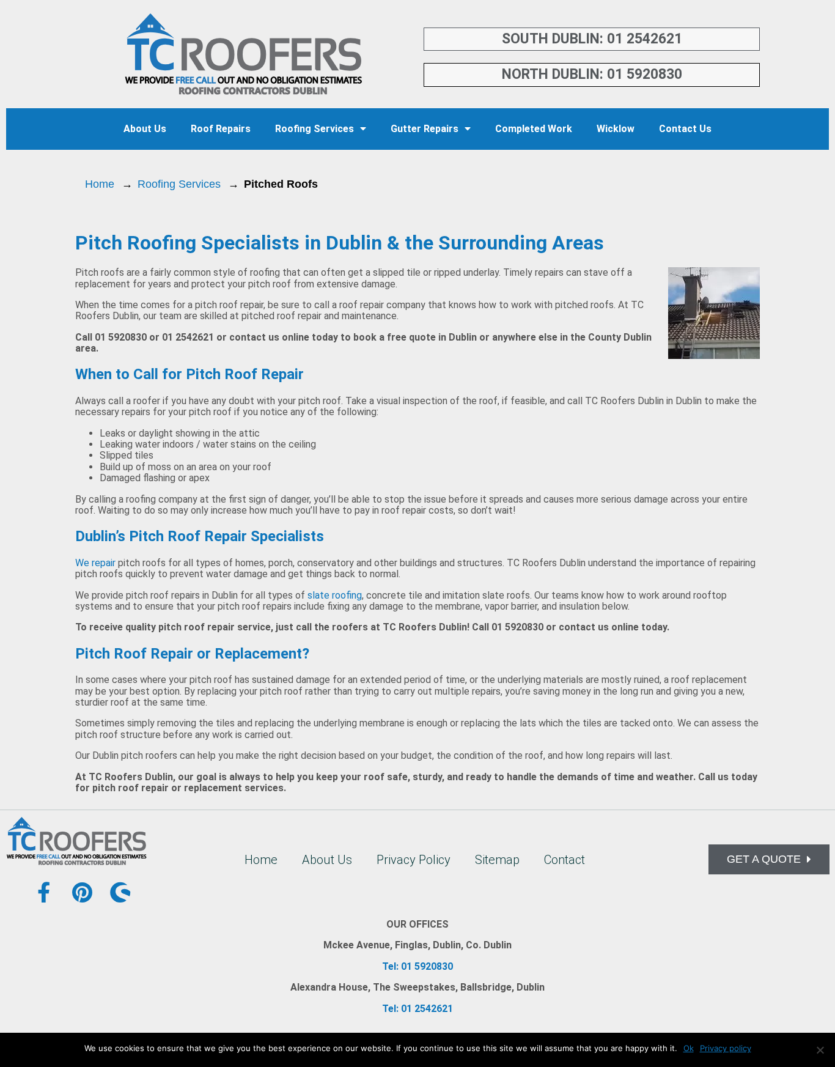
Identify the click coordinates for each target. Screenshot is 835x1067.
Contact (564, 859)
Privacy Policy (414, 859)
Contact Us (685, 129)
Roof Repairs (221, 129)
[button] (768, 859)
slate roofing (334, 595)
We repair (95, 563)
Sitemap (497, 859)
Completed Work (533, 129)
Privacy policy (725, 1048)
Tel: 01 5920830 (417, 966)
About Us (144, 129)
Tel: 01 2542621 (417, 1008)
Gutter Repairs (424, 129)
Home (99, 184)
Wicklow (616, 129)
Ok (688, 1048)
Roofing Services (314, 129)
